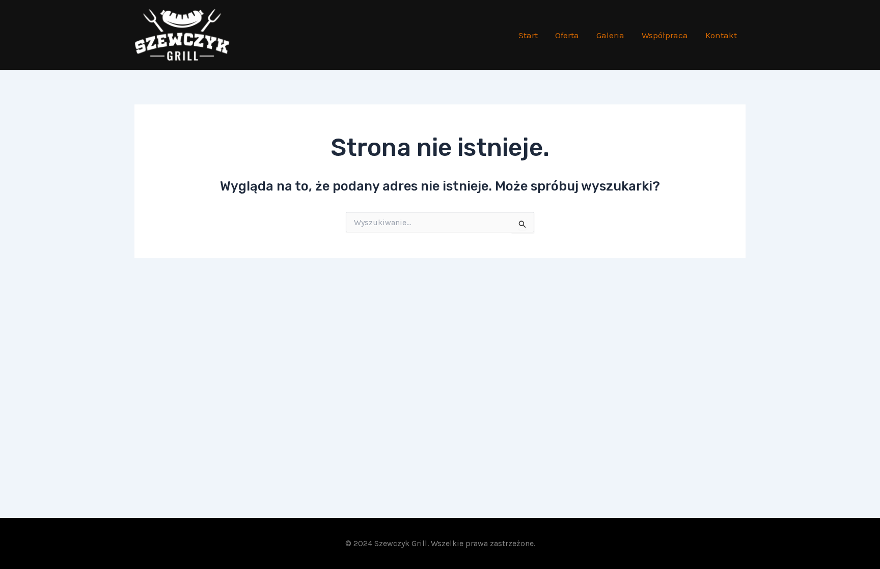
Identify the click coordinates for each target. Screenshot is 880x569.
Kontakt (721, 35)
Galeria (610, 35)
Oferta (567, 35)
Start (528, 35)
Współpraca (665, 35)
